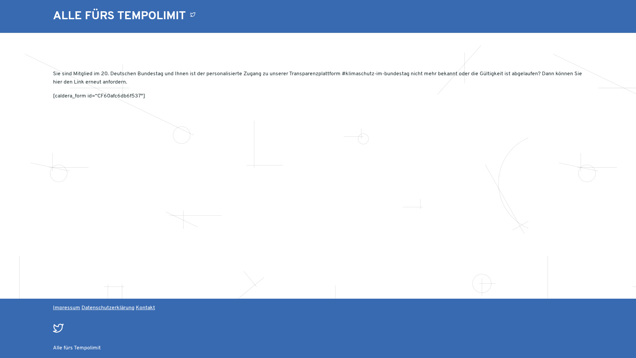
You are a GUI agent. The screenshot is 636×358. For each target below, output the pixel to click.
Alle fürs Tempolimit (119, 16)
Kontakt (145, 308)
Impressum (66, 308)
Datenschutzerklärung (107, 308)
